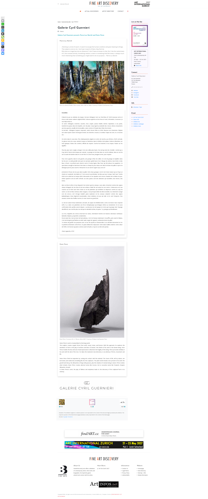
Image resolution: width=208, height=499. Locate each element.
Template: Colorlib (106, 494)
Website (136, 90)
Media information (143, 475)
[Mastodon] (2, 50)
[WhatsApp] (2, 24)
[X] (2, 46)
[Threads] (2, 27)
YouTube (136, 97)
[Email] (2, 20)
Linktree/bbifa (125, 475)
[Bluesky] (2, 53)
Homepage (141, 468)
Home (59, 22)
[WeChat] (2, 37)
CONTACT (121, 11)
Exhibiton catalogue (138, 124)
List (72, 22)
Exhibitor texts (137, 126)
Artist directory (142, 470)
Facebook (136, 95)
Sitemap (140, 473)
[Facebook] (2, 43)
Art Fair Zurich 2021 (138, 117)
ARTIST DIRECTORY (108, 11)
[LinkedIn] (2, 30)
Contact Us (125, 468)
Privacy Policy (125, 473)
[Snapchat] (2, 33)
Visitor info (138, 65)
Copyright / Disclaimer (68, 416)
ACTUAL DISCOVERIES (91, 11)
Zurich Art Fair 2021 (66, 22)
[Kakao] (2, 40)
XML (145, 473)
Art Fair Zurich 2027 (104, 468)
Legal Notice (125, 470)
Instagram (136, 92)
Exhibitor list (136, 121)
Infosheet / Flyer (137, 107)
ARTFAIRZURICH (116, 494)
